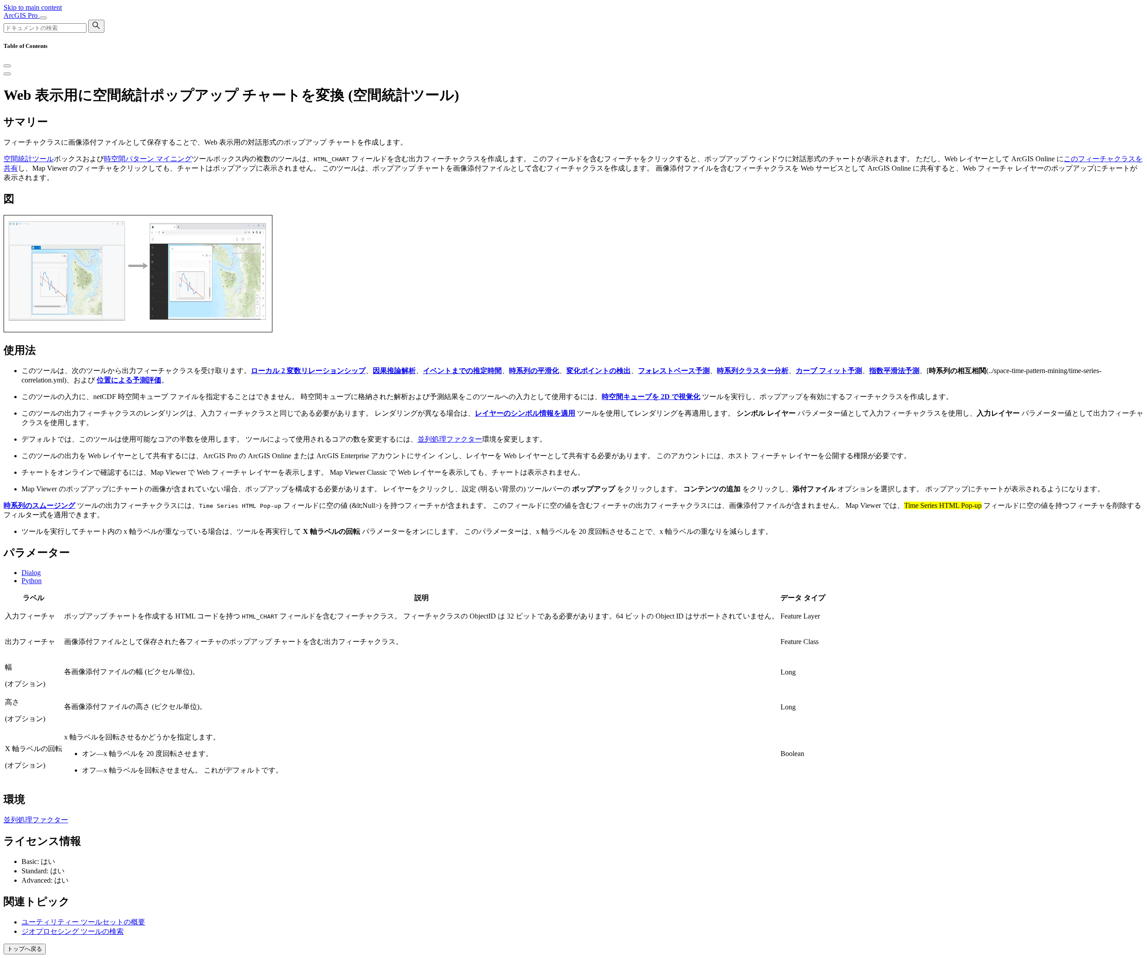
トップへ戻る (24, 948)
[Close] (7, 65)
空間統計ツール (29, 159)
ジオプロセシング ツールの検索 (73, 931)
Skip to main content (33, 7)
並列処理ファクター (450, 439)
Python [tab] (32, 580)
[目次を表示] (7, 74)
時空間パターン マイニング (148, 159)
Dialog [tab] (31, 572)
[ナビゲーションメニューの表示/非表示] (43, 18)
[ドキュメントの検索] (96, 26)
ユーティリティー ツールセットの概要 (83, 922)
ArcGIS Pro (21, 15)
